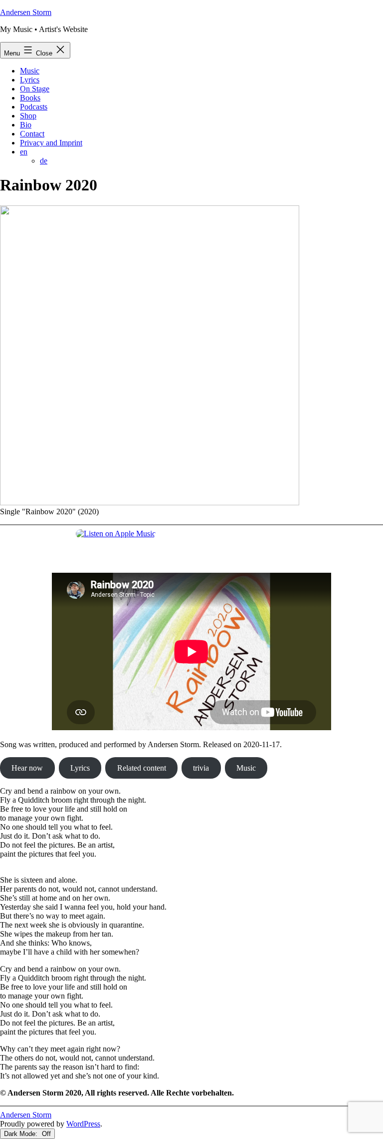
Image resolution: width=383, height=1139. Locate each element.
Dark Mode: (21, 1134)
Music (29, 70)
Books (30, 97)
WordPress (83, 1124)
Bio (25, 124)
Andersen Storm (25, 12)
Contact (32, 133)
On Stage (34, 88)
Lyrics (29, 79)
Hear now (27, 768)
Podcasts (33, 106)
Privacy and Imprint (51, 142)
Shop (28, 115)
